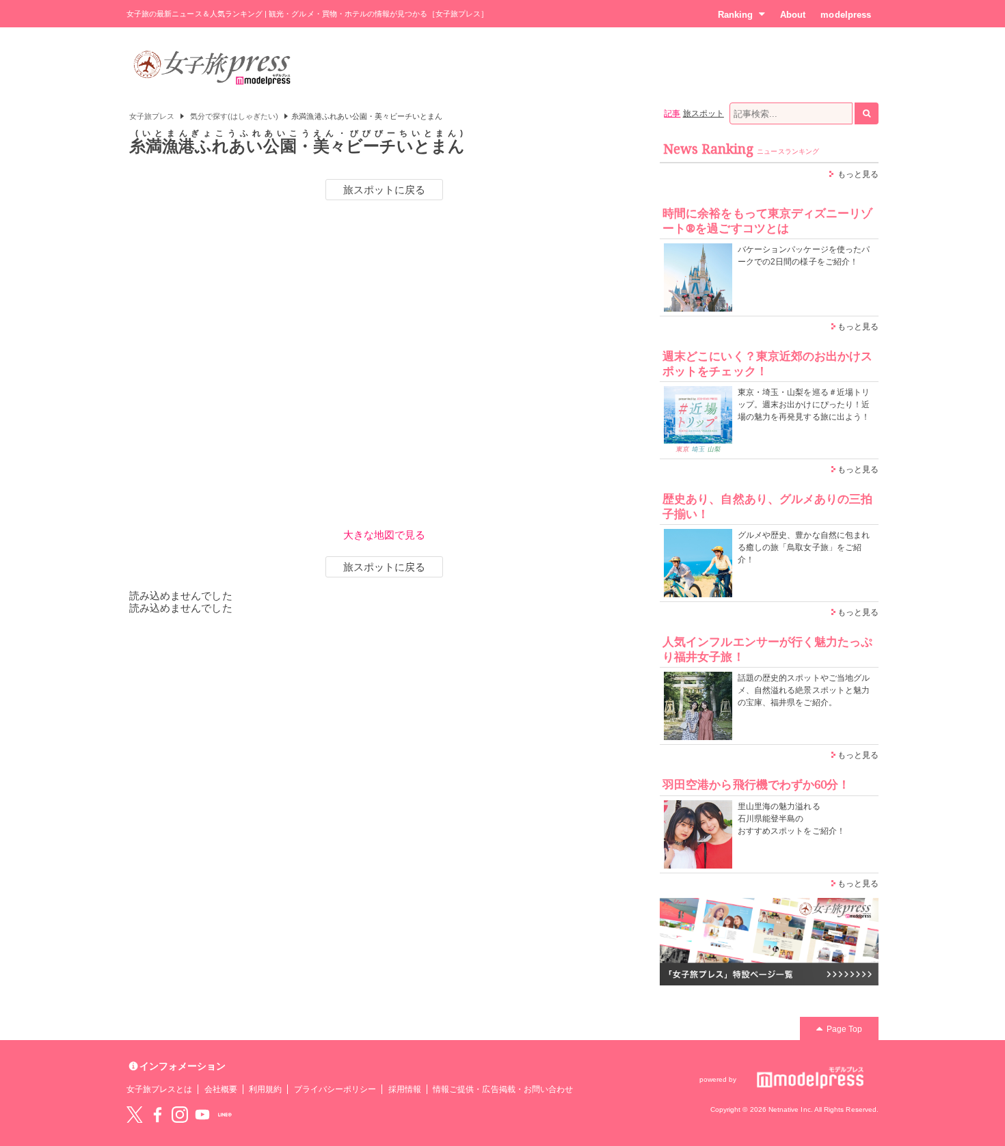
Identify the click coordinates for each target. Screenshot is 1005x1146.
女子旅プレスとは (159, 1089)
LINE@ (225, 1114)
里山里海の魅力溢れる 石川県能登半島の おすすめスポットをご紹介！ (791, 819)
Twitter (134, 1114)
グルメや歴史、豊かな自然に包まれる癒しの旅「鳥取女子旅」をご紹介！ (804, 547)
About (792, 15)
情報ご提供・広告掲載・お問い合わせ (503, 1089)
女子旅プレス (151, 116)
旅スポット (703, 113)
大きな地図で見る (384, 535)
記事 (672, 113)
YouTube (202, 1114)
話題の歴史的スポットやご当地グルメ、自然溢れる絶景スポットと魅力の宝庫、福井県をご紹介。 (804, 690)
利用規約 (265, 1089)
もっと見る (858, 174)
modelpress (845, 15)
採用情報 (404, 1089)
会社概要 (220, 1089)
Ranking (735, 15)
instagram (180, 1114)
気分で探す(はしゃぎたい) (234, 116)
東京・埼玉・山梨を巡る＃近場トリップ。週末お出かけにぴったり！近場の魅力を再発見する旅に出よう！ (804, 404)
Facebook (157, 1114)
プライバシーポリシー (335, 1089)
